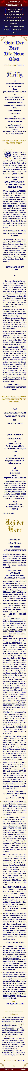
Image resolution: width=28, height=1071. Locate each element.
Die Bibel (14, 24)
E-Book (14, 29)
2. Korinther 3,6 (19, 1055)
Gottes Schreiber (11, 26)
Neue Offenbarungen (14, 20)
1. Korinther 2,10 (8, 1038)
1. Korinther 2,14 (8, 1051)
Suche (21, 26)
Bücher (21, 29)
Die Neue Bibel (14, 18)
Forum (6, 29)
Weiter (21, 65)
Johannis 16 (11, 313)
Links (14, 32)
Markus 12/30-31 (17, 798)
